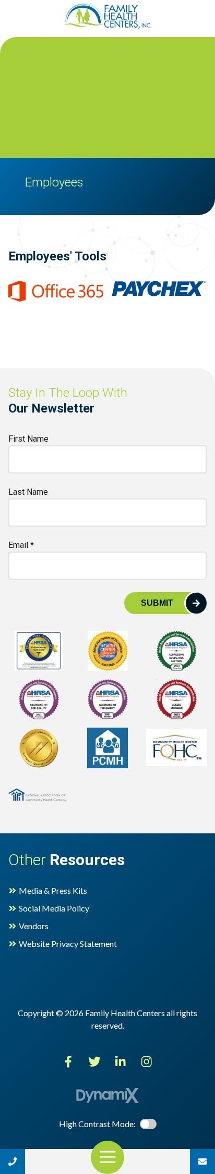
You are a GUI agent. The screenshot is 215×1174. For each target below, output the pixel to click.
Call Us (12, 1161)
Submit (157, 602)
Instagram (147, 1061)
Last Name (28, 492)
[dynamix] (107, 1095)
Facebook (68, 1061)
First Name (28, 439)
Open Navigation (107, 1157)
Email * (21, 545)
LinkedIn (121, 1061)
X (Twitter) (94, 1061)
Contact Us (202, 1161)
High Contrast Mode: (47, 40)
